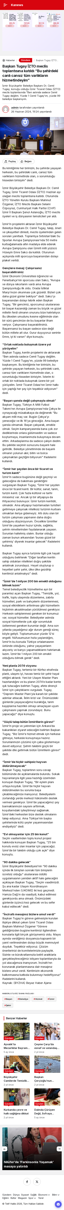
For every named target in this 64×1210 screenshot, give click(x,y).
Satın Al (9, 25)
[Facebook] (27, 1181)
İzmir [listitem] (51, 999)
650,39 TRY (56, 24)
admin (15, 107)
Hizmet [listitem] (38, 999)
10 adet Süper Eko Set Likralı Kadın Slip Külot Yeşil (12, 17)
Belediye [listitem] (23, 999)
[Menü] (5, 5)
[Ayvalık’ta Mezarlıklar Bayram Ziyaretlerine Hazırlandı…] (17, 1038)
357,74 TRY (42, 24)
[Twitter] (37, 1181)
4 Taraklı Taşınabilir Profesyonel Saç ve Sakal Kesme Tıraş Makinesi (27, 17)
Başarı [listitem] (8, 999)
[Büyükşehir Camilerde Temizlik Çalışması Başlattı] (17, 1071)
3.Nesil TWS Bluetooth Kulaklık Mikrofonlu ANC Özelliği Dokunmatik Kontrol (57, 17)
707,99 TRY (27, 24)
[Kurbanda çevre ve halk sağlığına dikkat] (17, 1103)
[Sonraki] (59, 1148)
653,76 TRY (12, 24)
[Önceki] (4, 1148)
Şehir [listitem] (8, 1005)
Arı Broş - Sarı (42, 17)
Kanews (17, 5)
